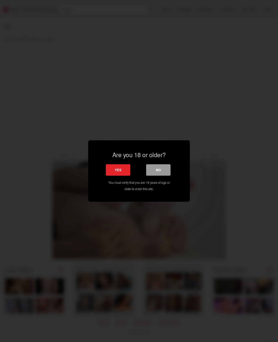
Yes (118, 170)
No (158, 170)
